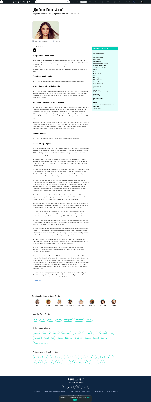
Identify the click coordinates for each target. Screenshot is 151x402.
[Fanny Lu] (81, 301)
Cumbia (56, 333)
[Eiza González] (70, 301)
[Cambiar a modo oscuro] (142, 2)
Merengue (87, 333)
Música (101, 2)
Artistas (84, 2)
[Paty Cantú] (102, 301)
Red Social (93, 2)
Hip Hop (77, 333)
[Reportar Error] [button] (37, 280)
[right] (129, 2)
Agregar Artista (98, 391)
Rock (46, 338)
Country (104, 338)
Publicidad (71, 395)
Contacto (37, 391)
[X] (87, 387)
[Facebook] (73, 387)
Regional (78, 338)
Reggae (88, 338)
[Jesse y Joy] (92, 301)
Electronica (66, 333)
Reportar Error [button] (111, 391)
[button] (57, 41)
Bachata (37, 333)
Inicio (77, 2)
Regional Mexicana (41, 343)
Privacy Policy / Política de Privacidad (55, 391)
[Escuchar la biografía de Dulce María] (34, 50)
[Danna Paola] (59, 301)
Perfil (35, 319)
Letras (58, 319)
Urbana (103, 333)
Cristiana (46, 333)
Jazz (96, 338)
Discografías (117, 2)
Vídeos (108, 2)
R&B (53, 338)
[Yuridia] (113, 301)
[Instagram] (78, 387)
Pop (95, 333)
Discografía (68, 319)
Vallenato (37, 338)
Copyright (81, 395)
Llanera (69, 338)
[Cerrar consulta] (66, 2)
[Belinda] (48, 301)
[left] (73, 2)
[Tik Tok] (69, 387)
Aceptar (75, 400)
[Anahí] (37, 301)
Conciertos (79, 319)
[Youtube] (83, 387)
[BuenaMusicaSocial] (64, 387)
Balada (60, 338)
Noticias (89, 319)
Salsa (111, 333)
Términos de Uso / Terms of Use (80, 391)
